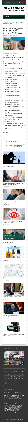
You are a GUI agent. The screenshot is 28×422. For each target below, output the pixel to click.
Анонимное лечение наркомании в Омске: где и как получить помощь (13, 184)
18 (8, 378)
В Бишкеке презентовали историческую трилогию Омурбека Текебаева (10, 236)
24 (5, 380)
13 (14, 376)
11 (8, 376)
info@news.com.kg (11, 412)
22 (19, 378)
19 (11, 378)
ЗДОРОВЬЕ (11, 22)
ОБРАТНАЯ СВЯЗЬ (8, 389)
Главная (6, 22)
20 (14, 378)
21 (16, 378)
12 (11, 376)
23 (22, 378)
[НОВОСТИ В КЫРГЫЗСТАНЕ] (14, 10)
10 (5, 376)
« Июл (5, 383)
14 (16, 376)
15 (19, 376)
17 (5, 378)
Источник (5, 132)
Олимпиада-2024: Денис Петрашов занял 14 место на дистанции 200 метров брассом (13, 145)
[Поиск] (20, 2)
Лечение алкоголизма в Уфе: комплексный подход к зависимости (13, 165)
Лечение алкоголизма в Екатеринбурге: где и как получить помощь (13, 222)
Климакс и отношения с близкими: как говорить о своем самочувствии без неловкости (12, 203)
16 (22, 376)
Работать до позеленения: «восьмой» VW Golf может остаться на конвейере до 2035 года (14, 139)
